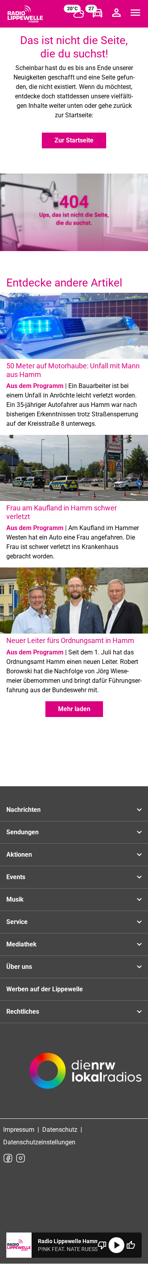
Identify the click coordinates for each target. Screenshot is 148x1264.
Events (15, 877)
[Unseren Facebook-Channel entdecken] (8, 1158)
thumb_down (102, 1245)
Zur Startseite (74, 140)
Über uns (19, 966)
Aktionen (19, 854)
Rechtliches (22, 1011)
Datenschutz (59, 1129)
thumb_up (130, 1245)
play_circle (116, 1245)
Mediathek (21, 944)
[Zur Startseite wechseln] (25, 14)
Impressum (18, 1129)
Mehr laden (74, 709)
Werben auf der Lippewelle (44, 989)
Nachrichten (23, 809)
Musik (15, 899)
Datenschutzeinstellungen (39, 1142)
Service (17, 922)
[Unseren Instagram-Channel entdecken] (20, 1158)
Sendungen (22, 832)
